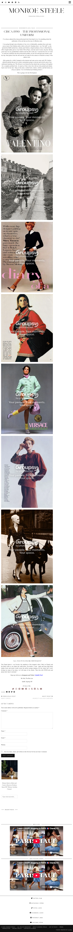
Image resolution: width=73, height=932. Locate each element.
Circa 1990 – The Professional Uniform (27, 33)
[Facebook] (12, 2)
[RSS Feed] (18, 2)
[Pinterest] (19, 689)
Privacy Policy (17, 928)
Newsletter (6, 928)
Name (3, 731)
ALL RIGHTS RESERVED (24, 927)
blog (33, 28)
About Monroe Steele (40, 927)
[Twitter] (2, 2)
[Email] (41, 689)
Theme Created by (64, 929)
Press (61, 927)
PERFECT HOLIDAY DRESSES (43, 697)
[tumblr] (32, 689)
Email (3, 738)
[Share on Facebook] (9, 692)
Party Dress (8, 697)
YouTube (37, 922)
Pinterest (37, 917)
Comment (4, 711)
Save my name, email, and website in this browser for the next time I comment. (25, 752)
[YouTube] (9, 2)
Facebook (37, 912)
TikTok (37, 908)
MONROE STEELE (36, 10)
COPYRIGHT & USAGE (30, 928)
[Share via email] (7, 692)
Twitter (37, 898)
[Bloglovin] (29, 689)
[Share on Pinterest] (14, 692)
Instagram (37, 903)
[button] (70, 2)
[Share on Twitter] (12, 692)
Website (3, 745)
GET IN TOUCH (53, 927)
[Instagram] (5, 2)
